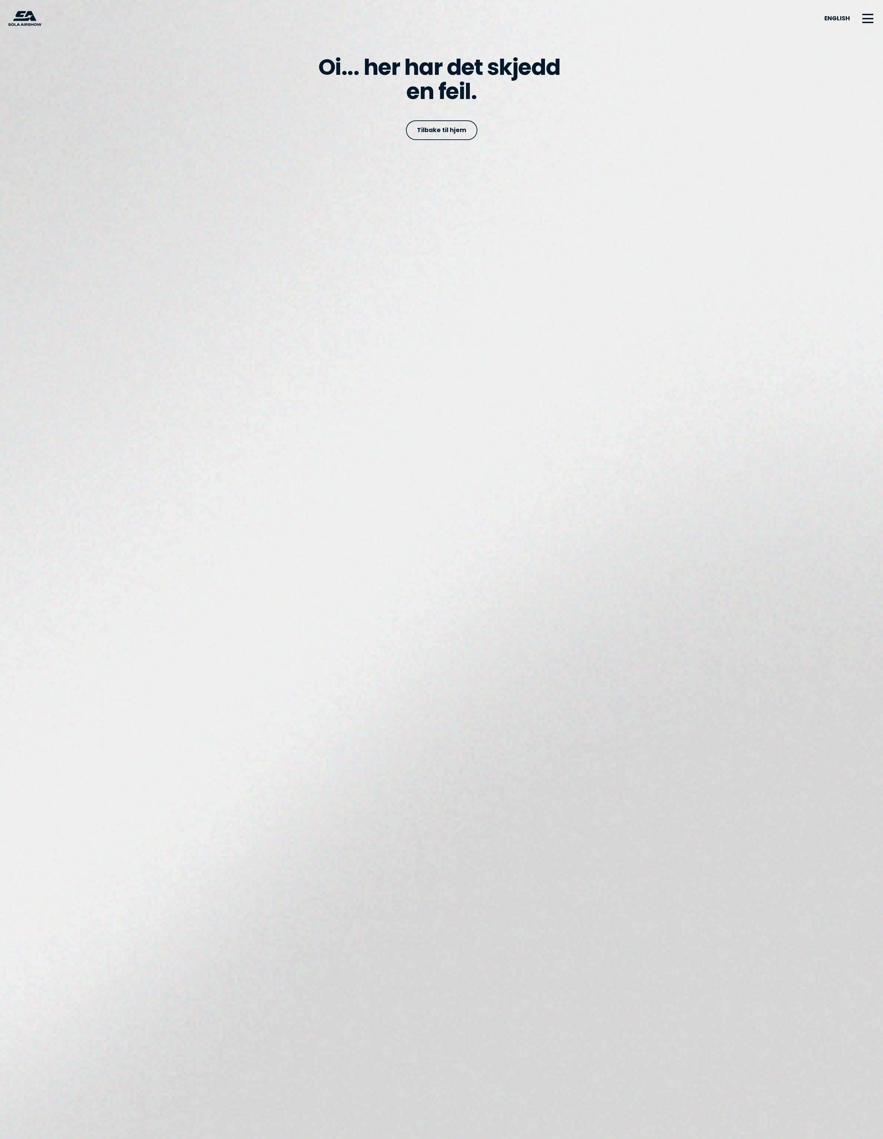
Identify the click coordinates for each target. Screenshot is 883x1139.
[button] (868, 19)
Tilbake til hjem (441, 130)
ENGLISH (837, 18)
